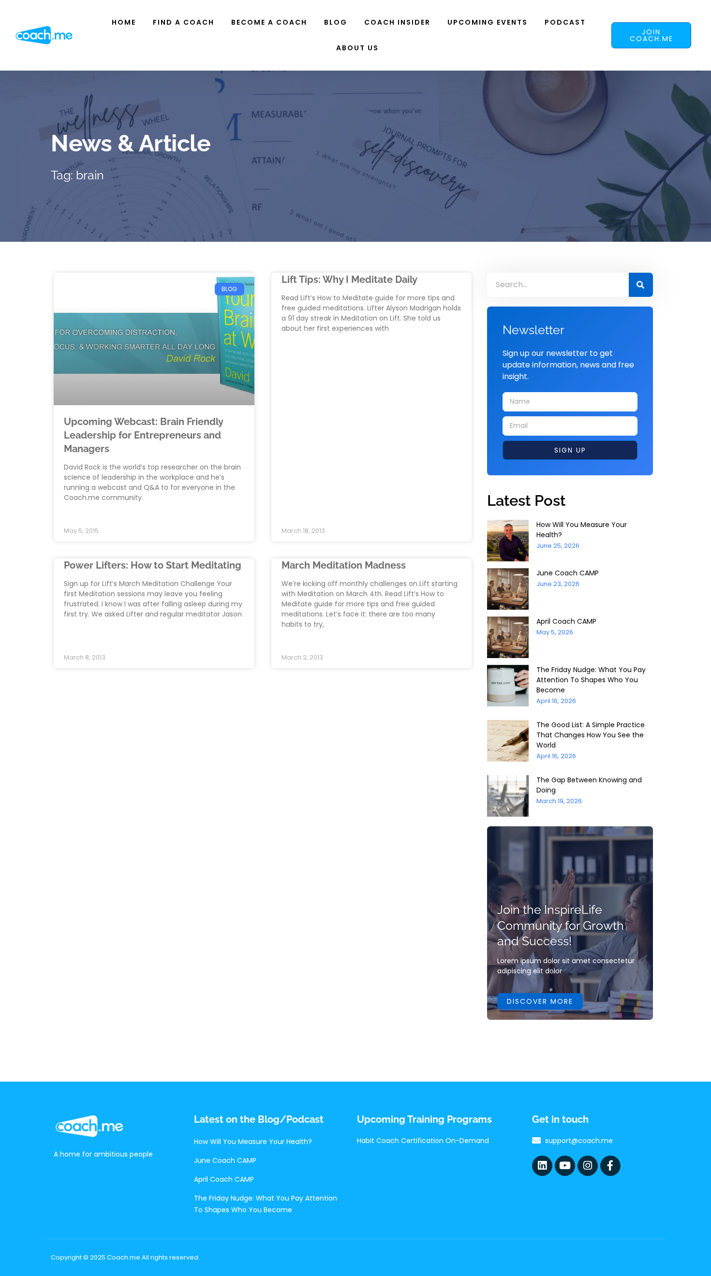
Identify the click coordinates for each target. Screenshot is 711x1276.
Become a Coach (269, 22)
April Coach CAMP (566, 621)
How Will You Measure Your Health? (253, 1141)
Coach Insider (397, 22)
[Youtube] (565, 1166)
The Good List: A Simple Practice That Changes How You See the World (590, 735)
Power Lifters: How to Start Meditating (152, 565)
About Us (357, 48)
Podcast (565, 22)
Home (124, 22)
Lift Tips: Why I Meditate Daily (349, 279)
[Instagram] (588, 1166)
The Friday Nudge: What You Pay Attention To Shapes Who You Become (591, 680)
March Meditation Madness (343, 565)
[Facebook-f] (610, 1166)
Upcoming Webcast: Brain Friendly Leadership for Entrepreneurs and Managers (143, 435)
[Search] (641, 285)
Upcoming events (487, 22)
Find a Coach (183, 22)
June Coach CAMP (567, 573)
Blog (335, 22)
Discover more (540, 1001)
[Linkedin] (542, 1166)
